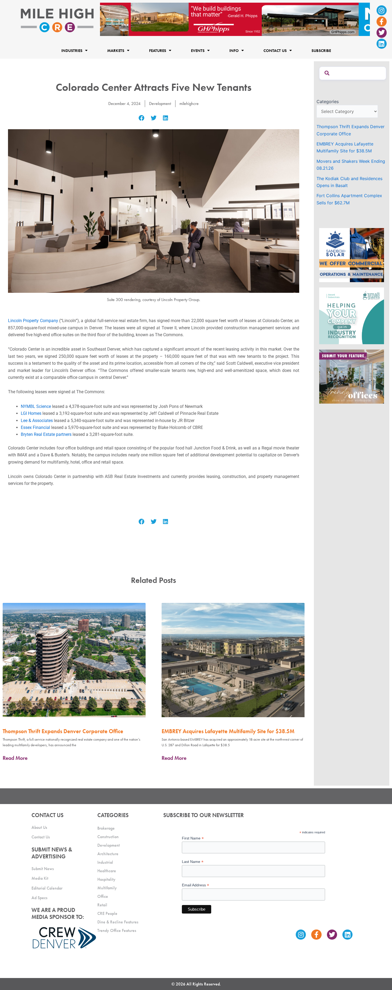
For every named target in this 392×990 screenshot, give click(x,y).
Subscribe (321, 50)
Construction (108, 836)
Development (160, 103)
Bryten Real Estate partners (46, 434)
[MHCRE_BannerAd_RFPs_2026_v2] (235, 19)
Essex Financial (36, 427)
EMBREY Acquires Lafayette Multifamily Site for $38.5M (228, 731)
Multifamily (107, 888)
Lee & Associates (37, 420)
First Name (193, 838)
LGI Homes (31, 413)
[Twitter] (382, 32)
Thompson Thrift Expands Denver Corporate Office (63, 731)
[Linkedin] (382, 44)
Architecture (107, 854)
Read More (15, 757)
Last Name (192, 861)
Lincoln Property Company (33, 320)
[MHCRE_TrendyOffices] (351, 376)
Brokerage (106, 828)
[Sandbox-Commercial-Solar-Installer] (351, 254)
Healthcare (106, 871)
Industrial (105, 862)
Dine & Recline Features (117, 922)
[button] (142, 118)
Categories (328, 101)
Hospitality (106, 879)
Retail (102, 905)
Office (102, 896)
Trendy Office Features (116, 930)
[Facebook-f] (382, 22)
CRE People (107, 913)
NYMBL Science (36, 406)
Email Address (195, 885)
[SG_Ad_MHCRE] (351, 315)
